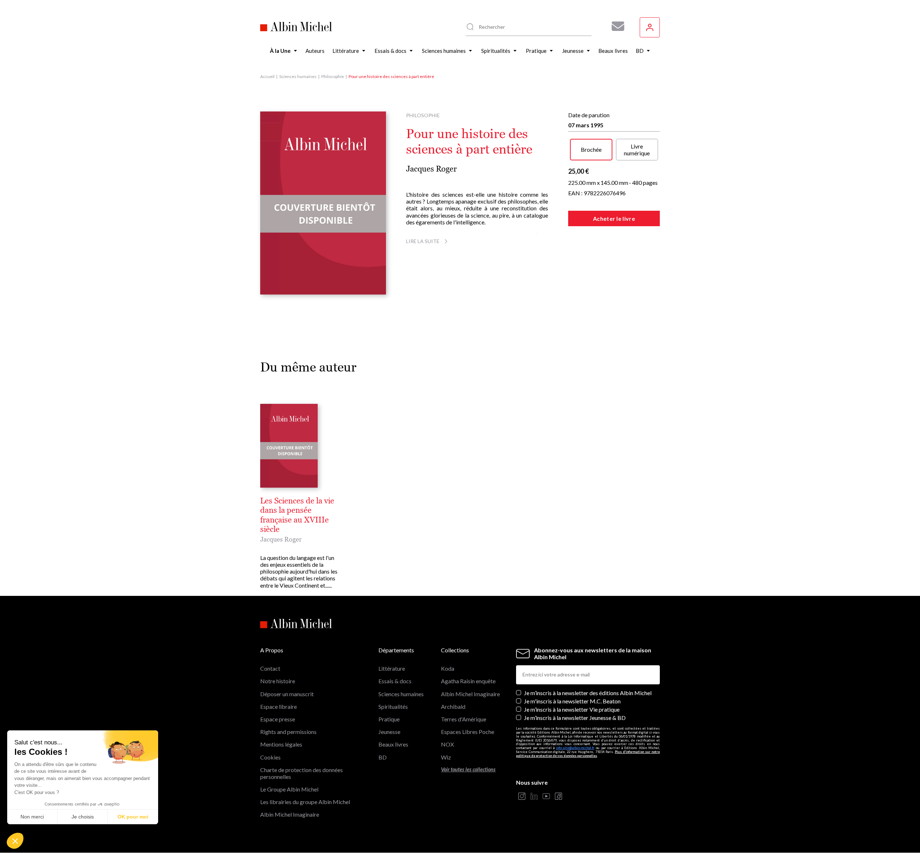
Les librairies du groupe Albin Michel (305, 801)
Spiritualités (393, 706)
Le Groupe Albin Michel (289, 789)
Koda (447, 668)
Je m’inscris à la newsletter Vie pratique (572, 709)
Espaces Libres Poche (467, 731)
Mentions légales (281, 744)
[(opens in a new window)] (521, 797)
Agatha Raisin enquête (468, 681)
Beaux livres (393, 744)
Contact (270, 668)
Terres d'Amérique (463, 719)
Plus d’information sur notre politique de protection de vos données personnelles (588, 754)
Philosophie (332, 76)
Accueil (267, 76)
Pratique (389, 719)
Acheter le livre (614, 218)
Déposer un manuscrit (287, 693)
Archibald (453, 706)
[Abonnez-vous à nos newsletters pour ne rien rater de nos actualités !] (615, 26)
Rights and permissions (288, 731)
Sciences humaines (298, 76)
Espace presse (277, 719)
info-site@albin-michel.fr (575, 748)
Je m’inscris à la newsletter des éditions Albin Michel (588, 692)
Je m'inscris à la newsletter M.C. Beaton (572, 701)
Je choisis (83, 817)
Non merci (32, 817)
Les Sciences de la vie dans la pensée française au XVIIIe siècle (297, 515)
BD (382, 757)
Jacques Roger (431, 169)
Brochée (591, 149)
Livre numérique (637, 149)
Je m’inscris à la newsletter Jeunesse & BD (575, 717)
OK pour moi (133, 817)
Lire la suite (423, 241)
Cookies (270, 757)
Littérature (391, 668)
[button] (15, 840)
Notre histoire (277, 681)
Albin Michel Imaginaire (289, 814)
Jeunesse (389, 731)
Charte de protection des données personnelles (301, 773)
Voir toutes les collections (468, 769)
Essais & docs (394, 681)
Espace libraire (278, 706)
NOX (447, 744)
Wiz (446, 757)
